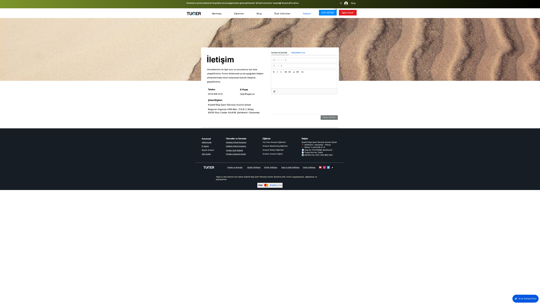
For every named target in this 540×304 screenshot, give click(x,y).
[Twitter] (328, 167)
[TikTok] (332, 167)
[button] (341, 3)
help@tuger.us (247, 94)
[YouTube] (320, 167)
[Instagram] (324, 167)
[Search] (336, 9)
